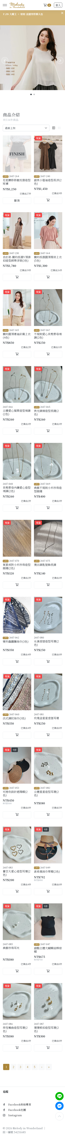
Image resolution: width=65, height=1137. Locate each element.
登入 (58, 5)
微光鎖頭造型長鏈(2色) (46, 410)
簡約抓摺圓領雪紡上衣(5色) (48, 257)
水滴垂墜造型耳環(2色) (46, 641)
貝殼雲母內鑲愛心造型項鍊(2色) (17, 487)
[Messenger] (59, 1106)
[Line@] (59, 1096)
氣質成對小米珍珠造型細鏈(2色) (17, 564)
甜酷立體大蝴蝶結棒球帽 (48, 948)
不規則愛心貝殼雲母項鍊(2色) (48, 333)
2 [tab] (34, 94)
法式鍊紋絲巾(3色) (14, 716)
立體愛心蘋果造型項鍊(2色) (17, 410)
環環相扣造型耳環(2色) (46, 1027)
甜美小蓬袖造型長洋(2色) (48, 180)
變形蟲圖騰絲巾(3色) (16, 639)
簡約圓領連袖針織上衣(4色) (17, 333)
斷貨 (17, 200)
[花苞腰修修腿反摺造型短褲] (17, 153)
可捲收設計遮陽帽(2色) (15, 791)
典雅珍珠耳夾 (11, 946)
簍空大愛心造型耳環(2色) (16, 871)
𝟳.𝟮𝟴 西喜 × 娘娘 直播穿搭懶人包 (22, 14)
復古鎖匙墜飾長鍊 (45, 563)
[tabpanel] (32, 57)
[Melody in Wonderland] (16, 5)
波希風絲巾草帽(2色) (47, 869)
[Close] (62, 13)
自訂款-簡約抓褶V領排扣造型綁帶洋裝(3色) (17, 257)
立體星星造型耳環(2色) (46, 791)
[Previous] (4, 60)
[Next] (60, 60)
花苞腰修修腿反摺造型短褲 (17, 180)
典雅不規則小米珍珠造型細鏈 (48, 487)
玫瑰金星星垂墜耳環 (46, 716)
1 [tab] (31, 94)
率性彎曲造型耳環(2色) (15, 1027)
